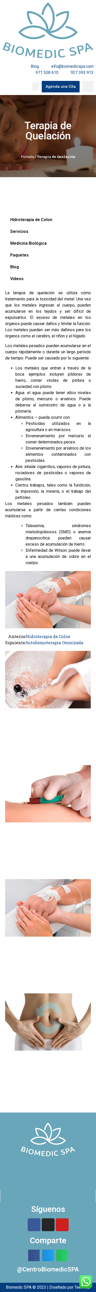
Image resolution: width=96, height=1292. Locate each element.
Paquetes (19, 255)
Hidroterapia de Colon (31, 219)
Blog (14, 266)
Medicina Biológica (28, 243)
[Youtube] (62, 1224)
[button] (35, 86)
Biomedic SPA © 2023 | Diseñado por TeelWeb (48, 1287)
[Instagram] (48, 1224)
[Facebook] (34, 1224)
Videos (17, 278)
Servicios (19, 231)
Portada (27, 156)
